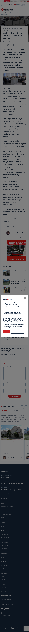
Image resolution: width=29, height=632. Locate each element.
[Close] (25, 298)
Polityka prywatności (17, 332)
